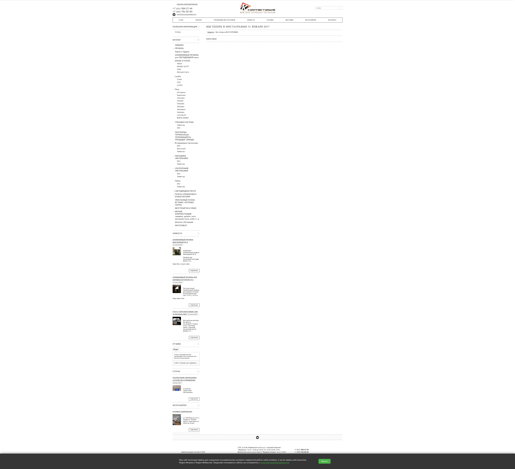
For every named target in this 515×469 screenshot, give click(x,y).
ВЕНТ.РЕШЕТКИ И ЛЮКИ (185, 208)
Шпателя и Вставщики (184, 222)
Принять (324, 461)
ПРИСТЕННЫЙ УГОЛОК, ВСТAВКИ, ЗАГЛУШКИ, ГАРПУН (185, 202)
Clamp (179, 79)
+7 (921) (301, 450)
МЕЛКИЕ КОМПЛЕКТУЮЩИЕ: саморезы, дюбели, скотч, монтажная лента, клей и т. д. (187, 215)
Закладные (181, 109)
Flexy (177, 89)
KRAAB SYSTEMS (182, 61)
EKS (178, 128)
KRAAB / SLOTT (183, 66)
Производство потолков (224, 20)
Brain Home (181, 149)
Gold (179, 82)
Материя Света (183, 72)
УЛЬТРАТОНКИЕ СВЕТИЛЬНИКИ (182, 169)
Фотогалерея (310, 20)
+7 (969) (301, 452)
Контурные (181, 92)
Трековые (180, 107)
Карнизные (181, 95)
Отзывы (270, 20)
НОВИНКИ (179, 45)
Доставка (289, 20)
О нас (181, 20)
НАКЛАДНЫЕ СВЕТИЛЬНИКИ (181, 157)
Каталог (199, 20)
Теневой (180, 101)
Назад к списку (211, 38)
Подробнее (194, 270)
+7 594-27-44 (182, 8)
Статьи (178, 32)
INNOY (179, 64)
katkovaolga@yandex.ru (186, 14)
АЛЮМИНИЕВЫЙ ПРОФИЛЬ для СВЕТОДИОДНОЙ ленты (187, 56)
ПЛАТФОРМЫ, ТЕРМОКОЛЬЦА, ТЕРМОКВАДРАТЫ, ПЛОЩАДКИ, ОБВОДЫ (184, 136)
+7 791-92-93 (182, 11)
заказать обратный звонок (187, 4)
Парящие (180, 104)
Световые (181, 98)
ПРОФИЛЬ (179, 48)
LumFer (178, 77)
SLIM (179, 69)
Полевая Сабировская (182, 411)
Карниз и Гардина (182, 52)
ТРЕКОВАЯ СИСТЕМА (184, 122)
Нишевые (180, 112)
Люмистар (181, 125)
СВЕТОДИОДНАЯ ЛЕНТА (185, 191)
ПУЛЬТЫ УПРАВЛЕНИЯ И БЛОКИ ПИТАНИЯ (185, 195)
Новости (251, 20)
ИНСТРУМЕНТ (181, 226)
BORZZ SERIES (183, 118)
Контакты (332, 20)
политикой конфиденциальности (275, 462)
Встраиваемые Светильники (186, 143)
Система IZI (181, 115)
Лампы (178, 181)
